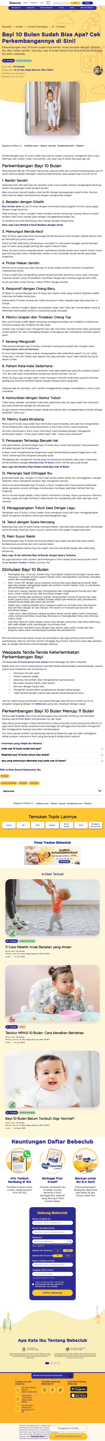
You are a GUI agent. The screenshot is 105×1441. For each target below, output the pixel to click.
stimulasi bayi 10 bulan (41, 463)
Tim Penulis (18, 67)
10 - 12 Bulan (58, 27)
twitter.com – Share (35, 146)
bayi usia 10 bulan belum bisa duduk (27, 662)
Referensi (8, 791)
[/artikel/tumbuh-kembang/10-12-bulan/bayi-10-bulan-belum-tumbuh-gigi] (52, 1079)
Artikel (19, 27)
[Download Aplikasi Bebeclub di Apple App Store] (78, 1395)
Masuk (75, 3)
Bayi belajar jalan (11, 206)
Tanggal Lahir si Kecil (42, 1270)
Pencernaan (16, 7)
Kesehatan (30, 7)
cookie (54, 1286)
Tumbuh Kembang (46, 7)
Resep (72, 7)
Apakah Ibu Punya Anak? (44, 1256)
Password (37, 1238)
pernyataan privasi (44, 1284)
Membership (33, 2)
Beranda (6, 27)
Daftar (87, 3)
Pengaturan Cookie (68, 1428)
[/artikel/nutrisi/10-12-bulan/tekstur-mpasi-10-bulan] (52, 993)
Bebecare (41, 704)
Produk (25, 2)
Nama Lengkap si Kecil (43, 1261)
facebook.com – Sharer (70, 146)
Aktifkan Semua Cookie (68, 1436)
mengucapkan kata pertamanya (20, 349)
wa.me (52, 146)
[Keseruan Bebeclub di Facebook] (52, 1389)
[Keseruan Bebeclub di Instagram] (44, 1389)
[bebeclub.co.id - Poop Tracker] (52, 866)
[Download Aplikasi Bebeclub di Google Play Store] (78, 1388)
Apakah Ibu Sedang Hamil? (45, 1251)
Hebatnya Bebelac (87, 7)
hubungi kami (37, 1436)
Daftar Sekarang (52, 1293)
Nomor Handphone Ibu (43, 1228)
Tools (42, 2)
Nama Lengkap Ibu (41, 1219)
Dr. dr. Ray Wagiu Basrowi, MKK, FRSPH (33, 70)
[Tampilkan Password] (70, 1241)
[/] (15, 3)
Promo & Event (48, 2)
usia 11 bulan (17, 716)
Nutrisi (61, 7)
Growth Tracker (18, 563)
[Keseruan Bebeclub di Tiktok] (60, 1389)
